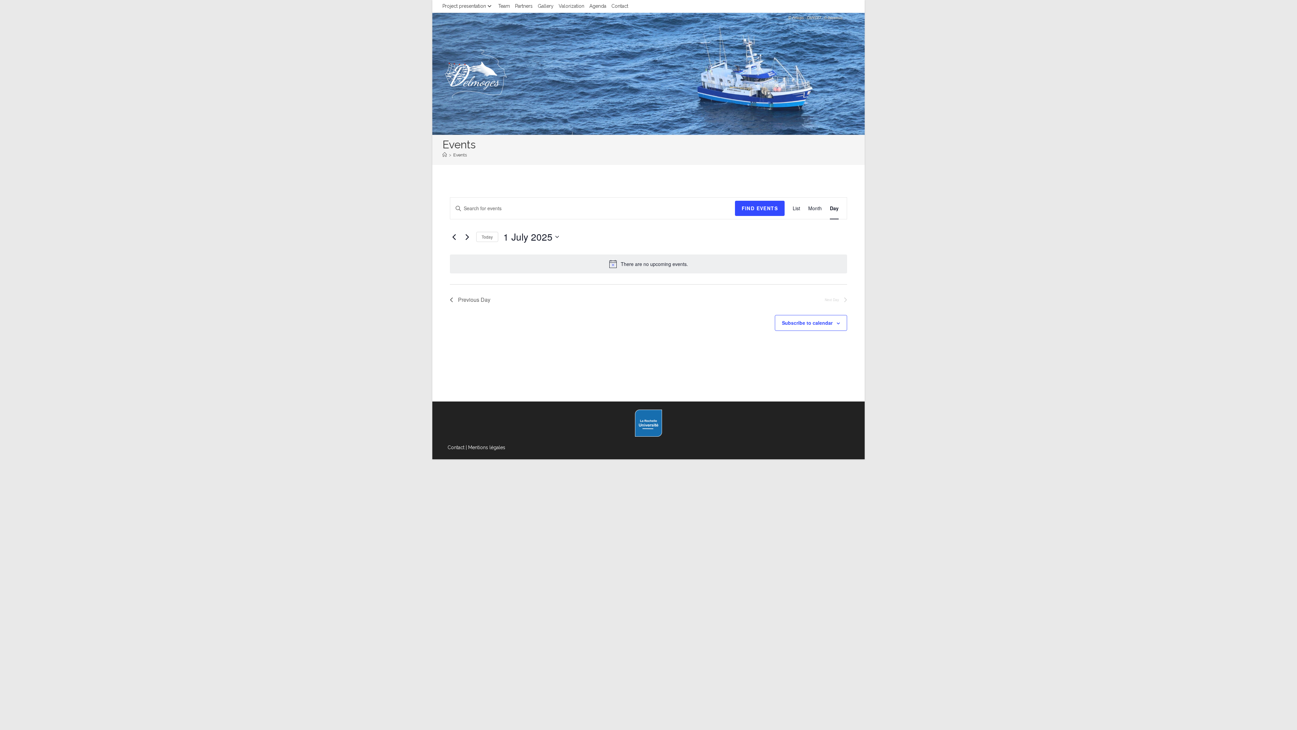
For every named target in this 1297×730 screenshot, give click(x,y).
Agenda (597, 6)
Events (460, 154)
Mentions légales (486, 447)
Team (504, 6)
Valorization (571, 6)
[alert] (654, 264)
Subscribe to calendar (807, 322)
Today (487, 237)
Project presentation (464, 6)
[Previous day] (454, 237)
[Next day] (467, 237)
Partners (524, 6)
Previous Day (474, 299)
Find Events (760, 208)
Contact (619, 6)
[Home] (444, 154)
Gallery (546, 6)
